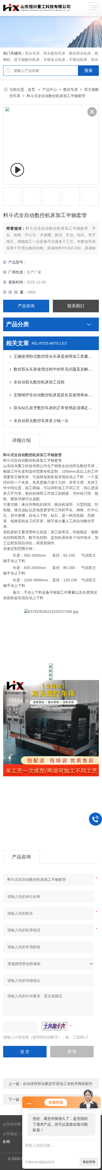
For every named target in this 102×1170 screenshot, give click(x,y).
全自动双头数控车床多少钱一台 (41, 420)
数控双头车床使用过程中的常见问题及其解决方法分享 (54, 369)
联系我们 (75, 306)
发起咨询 (89, 1162)
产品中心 (49, 89)
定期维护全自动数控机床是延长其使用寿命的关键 (54, 395)
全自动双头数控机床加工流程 (39, 382)
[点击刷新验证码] (55, 1026)
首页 (32, 89)
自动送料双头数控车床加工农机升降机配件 (58, 1084)
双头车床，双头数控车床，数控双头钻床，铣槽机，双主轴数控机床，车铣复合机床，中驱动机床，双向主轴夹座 (50, 59)
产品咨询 (26, 306)
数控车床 (70, 89)
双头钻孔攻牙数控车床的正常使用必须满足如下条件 (54, 407)
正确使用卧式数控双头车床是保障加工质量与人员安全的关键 (54, 356)
